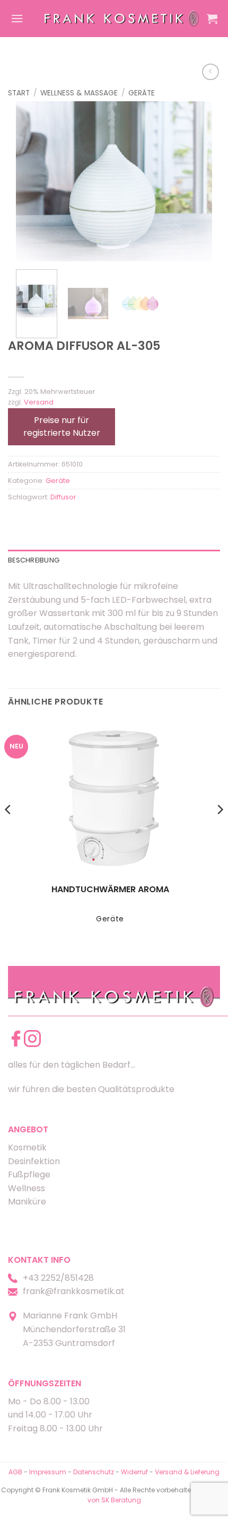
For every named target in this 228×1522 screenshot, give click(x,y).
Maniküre (27, 1201)
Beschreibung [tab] (33, 560)
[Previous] (33, 181)
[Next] (194, 181)
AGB (15, 1471)
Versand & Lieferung (187, 1471)
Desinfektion (34, 1161)
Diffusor (63, 497)
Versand (39, 402)
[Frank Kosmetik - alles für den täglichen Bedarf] (122, 19)
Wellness (26, 1188)
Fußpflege (29, 1174)
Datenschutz (93, 1471)
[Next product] (210, 72)
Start (19, 93)
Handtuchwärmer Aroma (110, 889)
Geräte (141, 93)
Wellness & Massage (79, 93)
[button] (17, 18)
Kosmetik (27, 1147)
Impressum (48, 1471)
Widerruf (134, 1471)
